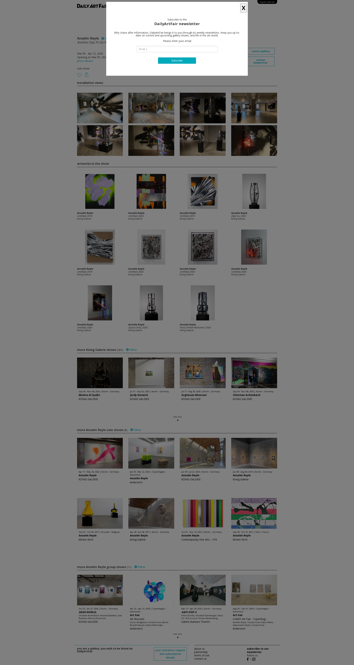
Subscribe (177, 60)
